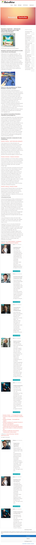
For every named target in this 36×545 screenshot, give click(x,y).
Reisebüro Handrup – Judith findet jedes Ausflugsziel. (11, 141)
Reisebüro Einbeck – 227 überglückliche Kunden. (12, 415)
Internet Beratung (10, 434)
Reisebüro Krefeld (13, 186)
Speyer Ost (29, 58)
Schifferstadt (29, 60)
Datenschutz (28, 543)
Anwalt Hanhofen (11, 241)
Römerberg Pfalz (29, 36)
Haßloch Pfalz (29, 59)
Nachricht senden (16, 271)
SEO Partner (25, 5)
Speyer (28, 41)
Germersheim (29, 69)
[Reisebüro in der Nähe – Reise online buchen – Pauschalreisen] (8, 2)
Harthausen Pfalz (29, 31)
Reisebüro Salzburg (5, 186)
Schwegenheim (29, 37)
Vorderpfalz (29, 44)
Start (1, 25)
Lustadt (28, 63)
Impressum (32, 543)
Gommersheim (29, 39)
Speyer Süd (29, 49)
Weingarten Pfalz (29, 52)
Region (15, 5)
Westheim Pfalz (29, 56)
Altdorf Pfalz (29, 65)
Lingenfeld (29, 46)
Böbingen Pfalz (29, 62)
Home (12, 5)
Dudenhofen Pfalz (29, 33)
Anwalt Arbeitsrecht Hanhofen (12, 242)
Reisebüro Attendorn (5, 156)
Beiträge (19, 5)
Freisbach (29, 47)
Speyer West (29, 40)
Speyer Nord (29, 50)
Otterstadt (29, 66)
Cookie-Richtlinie (24, 543)
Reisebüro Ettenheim (15, 156)
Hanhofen (19, 244)
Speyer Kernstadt (29, 43)
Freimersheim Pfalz (29, 68)
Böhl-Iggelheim (29, 54)
